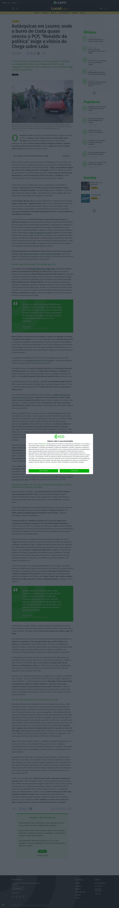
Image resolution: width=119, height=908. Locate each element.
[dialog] (59, 454)
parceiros (43, 443)
